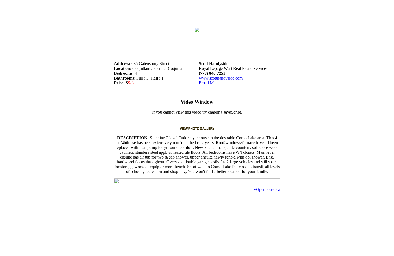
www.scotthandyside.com (221, 78)
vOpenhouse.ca (267, 189)
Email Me (207, 83)
